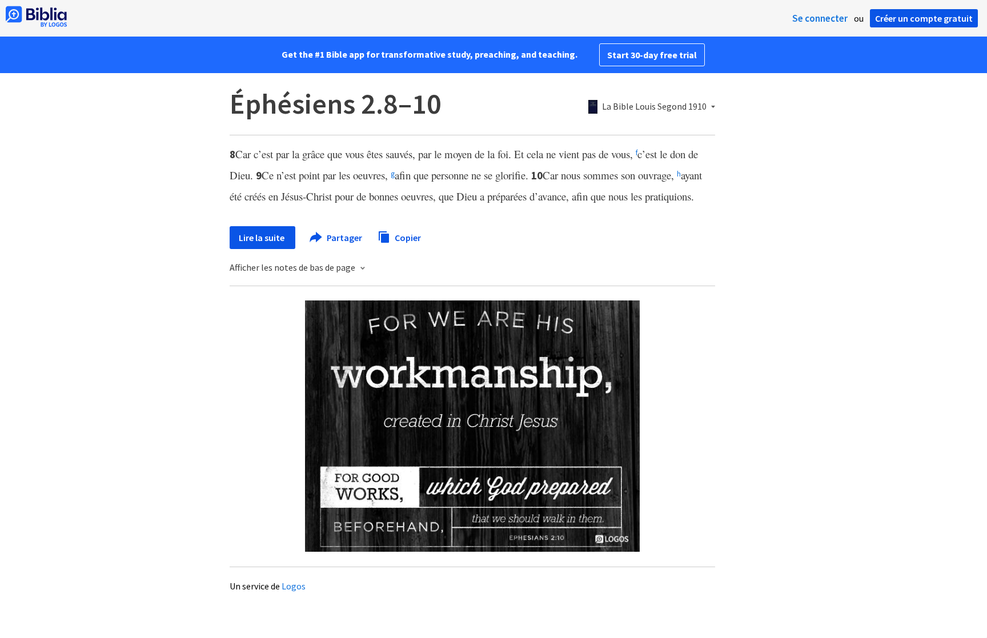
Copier (407, 237)
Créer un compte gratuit (924, 18)
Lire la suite (262, 237)
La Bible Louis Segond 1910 (654, 107)
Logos (294, 586)
